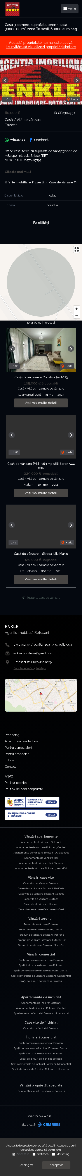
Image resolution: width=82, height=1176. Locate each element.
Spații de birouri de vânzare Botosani (41, 981)
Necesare (23, 1154)
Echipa (9, 760)
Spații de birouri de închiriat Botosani (41, 1058)
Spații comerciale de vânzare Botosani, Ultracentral (41, 975)
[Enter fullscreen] (76, 249)
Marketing (63, 1154)
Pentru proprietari (17, 754)
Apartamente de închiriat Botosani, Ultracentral (41, 1013)
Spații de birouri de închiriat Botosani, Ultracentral (41, 1069)
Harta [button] (74, 99)
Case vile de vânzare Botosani (41, 883)
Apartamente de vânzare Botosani (41, 842)
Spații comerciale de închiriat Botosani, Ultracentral (41, 1064)
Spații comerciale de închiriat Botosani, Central (41, 1048)
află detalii (49, 1145)
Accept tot (56, 1165)
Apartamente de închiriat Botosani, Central (41, 1008)
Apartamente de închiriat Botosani (41, 1002)
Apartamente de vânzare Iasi (41, 857)
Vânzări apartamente (41, 836)
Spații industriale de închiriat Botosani (41, 1053)
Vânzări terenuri (41, 918)
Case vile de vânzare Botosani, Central (41, 893)
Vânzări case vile (41, 877)
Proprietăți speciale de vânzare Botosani (41, 1091)
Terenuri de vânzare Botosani (41, 924)
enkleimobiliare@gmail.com (33, 653)
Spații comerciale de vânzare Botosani (41, 960)
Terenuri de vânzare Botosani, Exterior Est (41, 939)
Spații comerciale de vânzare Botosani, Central (41, 970)
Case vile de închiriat (41, 1022)
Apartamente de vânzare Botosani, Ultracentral (41, 852)
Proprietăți (12, 735)
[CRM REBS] (49, 1124)
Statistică (43, 1154)
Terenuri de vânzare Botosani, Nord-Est (41, 945)
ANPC (9, 776)
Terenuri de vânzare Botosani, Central (41, 929)
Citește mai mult (18, 172)
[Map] (41, 282)
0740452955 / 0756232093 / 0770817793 (43, 644)
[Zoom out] (76, 315)
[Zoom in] (76, 309)
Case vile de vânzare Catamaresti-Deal (41, 909)
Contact (10, 766)
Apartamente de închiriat (41, 997)
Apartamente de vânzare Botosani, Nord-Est (41, 868)
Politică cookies (16, 783)
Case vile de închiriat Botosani (41, 1028)
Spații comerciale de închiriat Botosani (41, 1043)
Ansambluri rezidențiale (21, 741)
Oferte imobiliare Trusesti (24, 182)
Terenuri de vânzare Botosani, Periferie (41, 934)
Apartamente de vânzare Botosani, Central (41, 847)
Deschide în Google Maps (30, 668)
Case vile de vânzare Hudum (41, 904)
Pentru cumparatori (18, 747)
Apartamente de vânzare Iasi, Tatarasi (41, 863)
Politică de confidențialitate (24, 789)
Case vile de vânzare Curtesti (41, 898)
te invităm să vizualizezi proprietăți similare (41, 47)
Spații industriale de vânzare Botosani (41, 965)
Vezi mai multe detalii (41, 403)
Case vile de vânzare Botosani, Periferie (41, 888)
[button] (5, 80)
